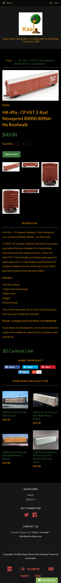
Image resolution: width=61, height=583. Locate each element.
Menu (9, 2)
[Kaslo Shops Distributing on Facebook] (34, 516)
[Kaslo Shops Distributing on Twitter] (26, 516)
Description (29, 223)
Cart (56, 2)
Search (30, 495)
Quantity (7, 143)
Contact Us (48, 580)
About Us (30, 499)
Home (9, 60)
